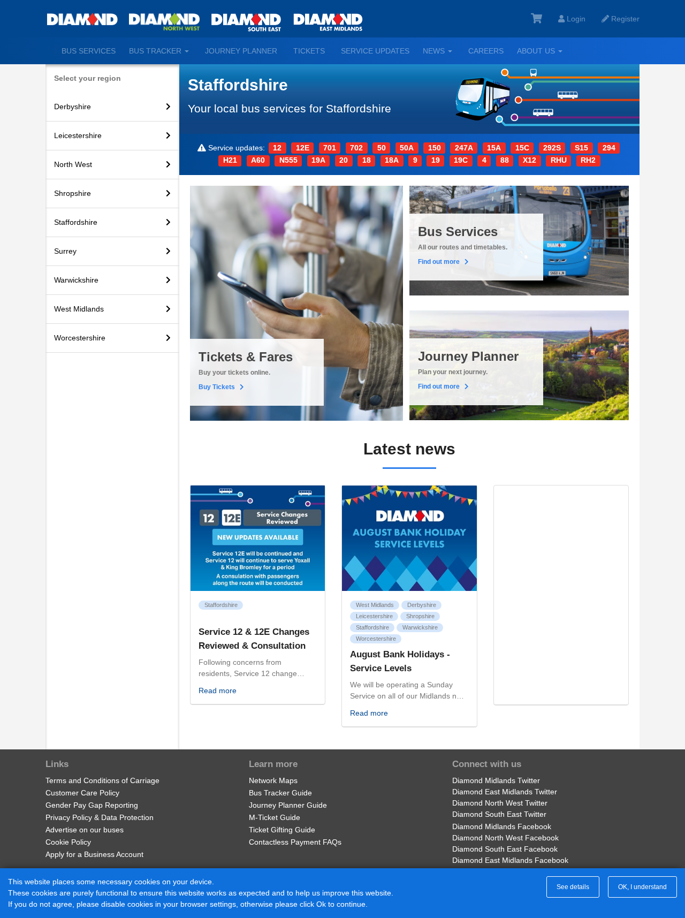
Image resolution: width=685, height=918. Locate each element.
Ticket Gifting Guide (282, 829)
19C (461, 160)
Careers (486, 51)
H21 (230, 160)
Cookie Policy (68, 842)
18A (392, 160)
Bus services (89, 51)
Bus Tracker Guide (280, 792)
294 (609, 147)
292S (552, 147)
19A (318, 160)
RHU (559, 160)
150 (434, 147)
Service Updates (375, 51)
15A (494, 147)
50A (407, 147)
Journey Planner (241, 51)
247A (464, 147)
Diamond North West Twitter (499, 803)
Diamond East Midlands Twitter (504, 791)
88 (504, 160)
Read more (218, 690)
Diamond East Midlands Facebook (510, 860)
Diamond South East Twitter (499, 814)
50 (381, 147)
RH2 (588, 160)
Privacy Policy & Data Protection (99, 817)
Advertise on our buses (84, 829)
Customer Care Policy (82, 792)
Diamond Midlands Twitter (496, 780)
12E (302, 147)
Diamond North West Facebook (505, 837)
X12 (529, 160)
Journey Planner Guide (288, 805)
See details (573, 887)
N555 (288, 160)
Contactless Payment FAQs (295, 842)
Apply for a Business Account (94, 854)
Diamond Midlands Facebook (501, 826)
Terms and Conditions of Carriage (102, 780)
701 (329, 147)
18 (366, 160)
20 (343, 160)
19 (435, 160)
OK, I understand (642, 887)
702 (356, 147)
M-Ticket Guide (274, 817)
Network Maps (273, 780)
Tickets (309, 51)
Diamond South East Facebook (505, 849)
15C (522, 147)
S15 (581, 147)
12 (277, 147)
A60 (258, 160)
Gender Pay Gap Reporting (91, 805)
